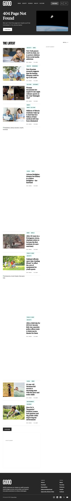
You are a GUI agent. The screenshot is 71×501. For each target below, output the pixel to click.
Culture (42, 3)
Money (28, 105)
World (32, 232)
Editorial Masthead (46, 489)
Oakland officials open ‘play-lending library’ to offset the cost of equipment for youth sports (33, 264)
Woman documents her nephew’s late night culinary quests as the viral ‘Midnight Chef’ (33, 93)
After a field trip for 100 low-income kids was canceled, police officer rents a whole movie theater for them (33, 328)
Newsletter (44, 487)
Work (34, 47)
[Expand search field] (62, 3)
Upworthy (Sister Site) (47, 492)
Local (28, 171)
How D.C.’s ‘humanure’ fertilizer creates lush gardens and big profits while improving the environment (32, 413)
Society (24, 3)
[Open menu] (66, 3)
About (43, 482)
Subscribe (54, 3)
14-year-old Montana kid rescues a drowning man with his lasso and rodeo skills (32, 389)
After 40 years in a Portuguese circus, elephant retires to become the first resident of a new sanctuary (32, 241)
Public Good (30, 253)
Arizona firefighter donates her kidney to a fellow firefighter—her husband (33, 178)
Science (30, 3)
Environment (30, 401)
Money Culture (31, 107)
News (19, 3)
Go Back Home (8, 29)
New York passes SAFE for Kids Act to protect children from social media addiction (33, 55)
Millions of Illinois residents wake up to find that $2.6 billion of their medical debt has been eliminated (33, 116)
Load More (7, 429)
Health (36, 3)
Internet (35, 84)
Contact (43, 485)
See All (65, 42)
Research (35, 66)
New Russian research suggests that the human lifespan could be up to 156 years (32, 73)
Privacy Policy (14, 497)
